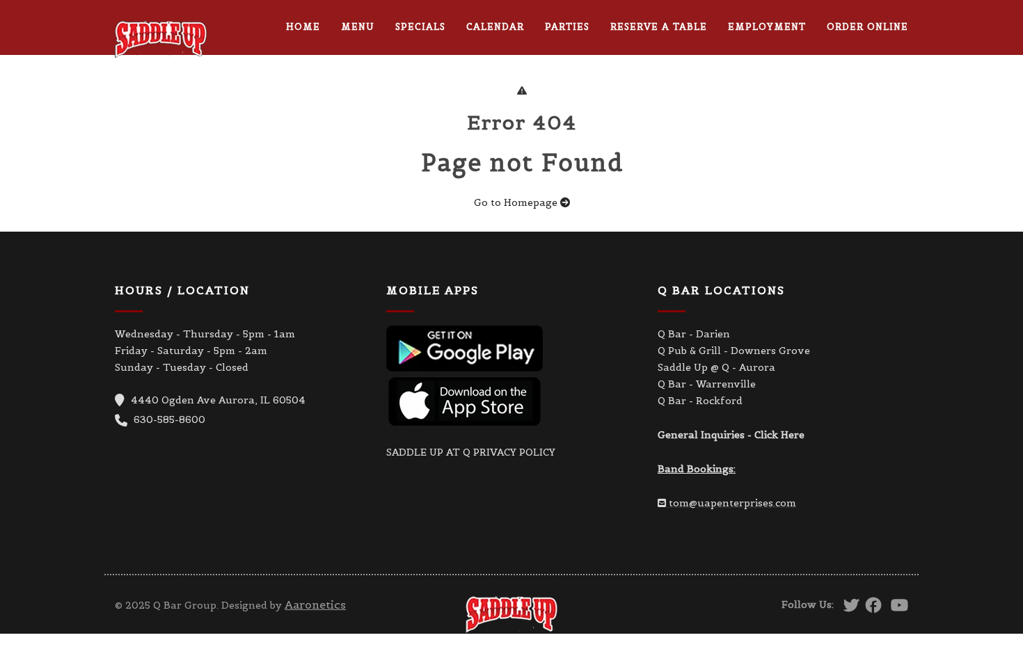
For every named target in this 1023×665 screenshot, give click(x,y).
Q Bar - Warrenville (707, 384)
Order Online (867, 27)
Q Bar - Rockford (700, 400)
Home (303, 27)
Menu (357, 27)
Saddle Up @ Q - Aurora (716, 367)
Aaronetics (315, 604)
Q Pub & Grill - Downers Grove (734, 350)
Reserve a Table (658, 27)
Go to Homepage (517, 202)
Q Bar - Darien (694, 334)
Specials (420, 27)
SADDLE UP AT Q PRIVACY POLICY (470, 452)
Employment (767, 27)
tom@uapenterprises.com (732, 503)
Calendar (495, 27)
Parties (567, 27)
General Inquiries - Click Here (731, 434)
